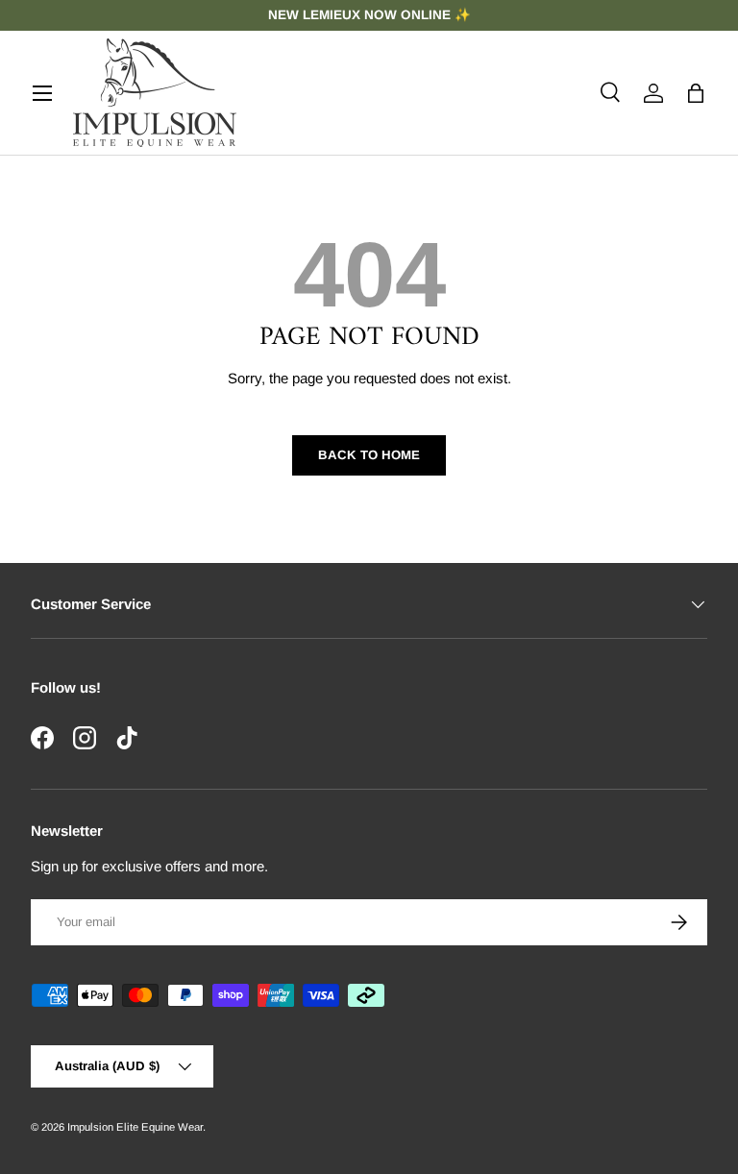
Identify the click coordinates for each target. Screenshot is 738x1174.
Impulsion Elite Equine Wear (135, 1127)
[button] (696, 93)
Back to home (369, 455)
